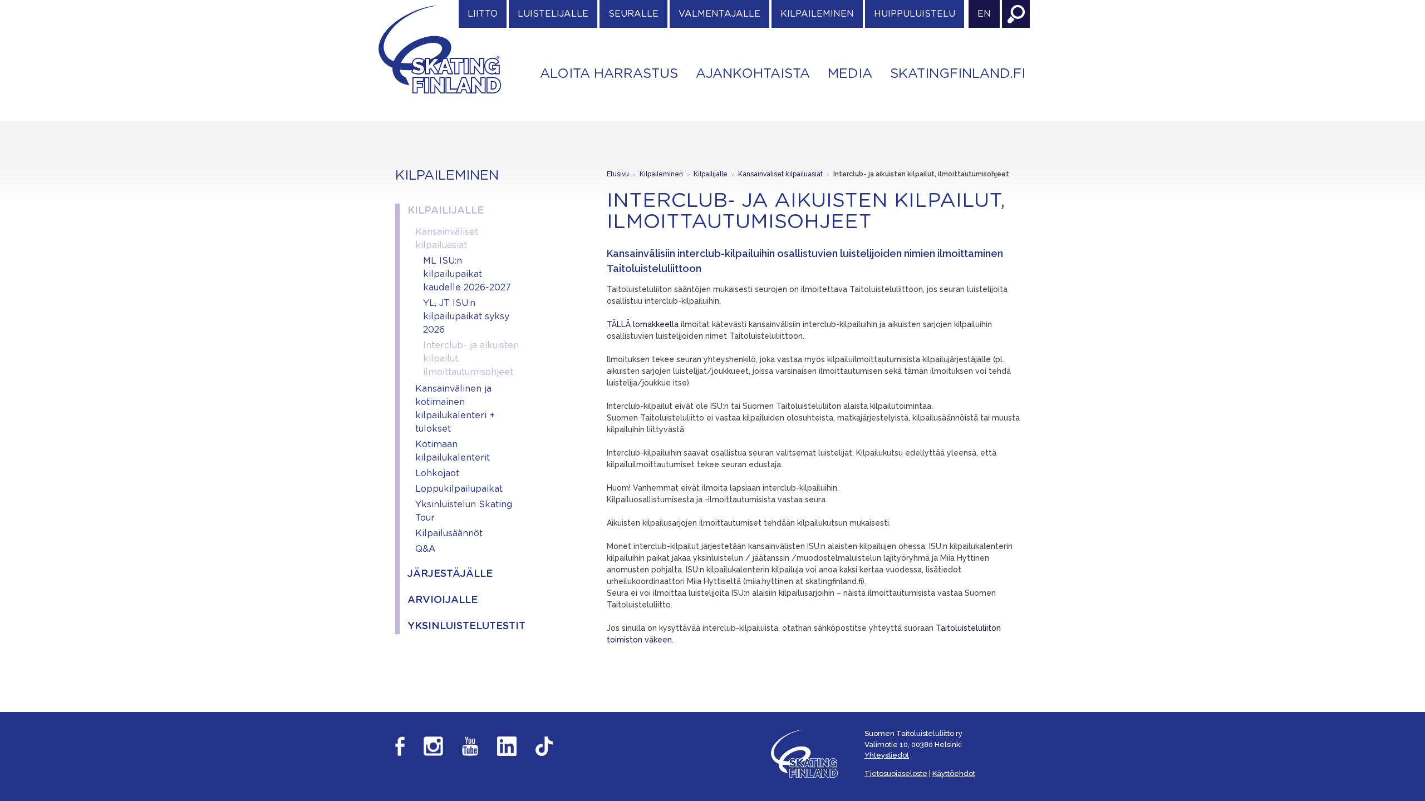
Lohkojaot (437, 473)
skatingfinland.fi (957, 74)
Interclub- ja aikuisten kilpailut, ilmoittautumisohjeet (471, 359)
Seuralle (633, 13)
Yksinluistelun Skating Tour (463, 511)
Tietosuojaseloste (895, 773)
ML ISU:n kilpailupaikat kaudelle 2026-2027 (467, 274)
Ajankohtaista (753, 74)
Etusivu (618, 174)
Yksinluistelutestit (463, 626)
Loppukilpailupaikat (459, 488)
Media (850, 74)
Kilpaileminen (817, 13)
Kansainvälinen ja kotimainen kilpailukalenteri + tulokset (455, 408)
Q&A (425, 549)
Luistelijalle (553, 13)
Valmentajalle (719, 13)
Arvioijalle (442, 600)
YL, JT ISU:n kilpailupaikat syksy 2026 (466, 316)
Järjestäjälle (450, 574)
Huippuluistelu (914, 13)
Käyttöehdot (953, 773)
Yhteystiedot (886, 755)
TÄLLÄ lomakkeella (643, 324)
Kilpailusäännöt (449, 533)
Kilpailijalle (445, 211)
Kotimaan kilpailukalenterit (452, 451)
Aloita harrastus (609, 74)
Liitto (483, 13)
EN (984, 13)
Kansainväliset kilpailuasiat (446, 239)
